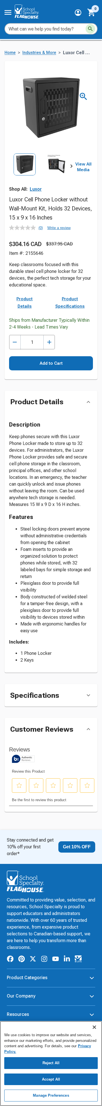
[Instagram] (44, 959)
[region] (51, 1063)
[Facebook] (10, 959)
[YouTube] (55, 960)
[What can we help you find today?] (90, 29)
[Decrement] (15, 342)
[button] (78, 12)
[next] (71, 167)
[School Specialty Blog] (78, 959)
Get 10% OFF (77, 846)
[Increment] (49, 342)
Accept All (51, 1079)
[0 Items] (91, 12)
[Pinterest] (21, 959)
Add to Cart (51, 363)
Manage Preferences (51, 1095)
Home (10, 52)
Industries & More (39, 52)
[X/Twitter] (32, 959)
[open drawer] (8, 12)
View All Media (83, 167)
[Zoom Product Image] (83, 96)
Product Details (24, 302)
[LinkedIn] (66, 959)
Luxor (36, 189)
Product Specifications (70, 302)
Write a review (59, 228)
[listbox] (40, 172)
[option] (24, 172)
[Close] (94, 1027)
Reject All (51, 1063)
